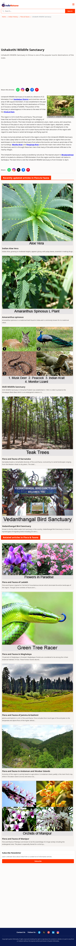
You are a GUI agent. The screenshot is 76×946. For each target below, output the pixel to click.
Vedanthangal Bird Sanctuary (16, 526)
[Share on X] (27, 89)
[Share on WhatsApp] (18, 89)
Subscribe (38, 861)
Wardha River (17, 145)
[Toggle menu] (73, 4)
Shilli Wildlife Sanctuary (13, 386)
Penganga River (32, 145)
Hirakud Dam (9, 112)
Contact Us (21, 932)
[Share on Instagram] (22, 89)
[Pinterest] (48, 932)
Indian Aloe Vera (10, 248)
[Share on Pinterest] (37, 89)
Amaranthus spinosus (13, 317)
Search (70, 11)
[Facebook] (39, 932)
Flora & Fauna (24, 17)
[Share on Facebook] (32, 89)
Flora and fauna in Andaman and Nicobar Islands (26, 771)
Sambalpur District (21, 99)
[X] (44, 932)
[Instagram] (57, 932)
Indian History (13, 17)
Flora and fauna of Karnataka (16, 459)
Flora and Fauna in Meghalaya (17, 654)
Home (4, 17)
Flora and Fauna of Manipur (15, 838)
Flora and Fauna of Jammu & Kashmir (20, 715)
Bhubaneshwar (68, 155)
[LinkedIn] (53, 932)
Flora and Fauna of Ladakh (15, 582)
